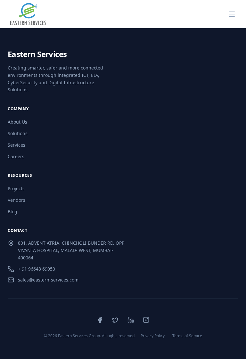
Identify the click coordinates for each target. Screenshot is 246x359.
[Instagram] (146, 320)
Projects (16, 188)
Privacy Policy (153, 336)
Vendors (16, 200)
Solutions (18, 133)
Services (16, 145)
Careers (16, 156)
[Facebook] (100, 320)
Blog (12, 211)
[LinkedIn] (130, 320)
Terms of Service (187, 336)
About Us (17, 122)
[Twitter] (115, 320)
